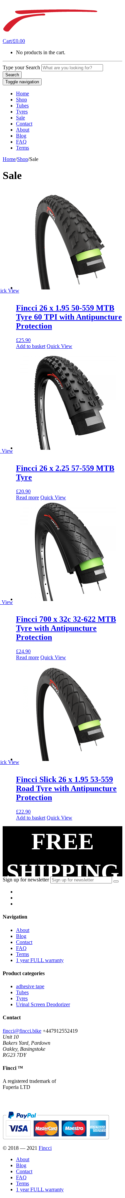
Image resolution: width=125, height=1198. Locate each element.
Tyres (22, 111)
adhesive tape (30, 986)
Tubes (22, 105)
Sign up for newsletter (26, 879)
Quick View (59, 346)
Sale (20, 117)
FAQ (21, 142)
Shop (21, 99)
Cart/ (14, 41)
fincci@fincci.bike (22, 1031)
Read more (27, 497)
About (22, 130)
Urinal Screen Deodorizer (43, 1004)
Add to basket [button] (30, 346)
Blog (21, 136)
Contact (24, 123)
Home (22, 93)
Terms (22, 148)
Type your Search (21, 67)
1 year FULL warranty (40, 960)
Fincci (45, 1148)
